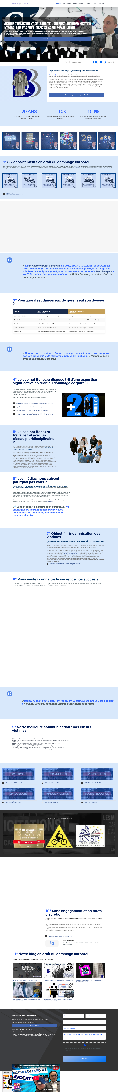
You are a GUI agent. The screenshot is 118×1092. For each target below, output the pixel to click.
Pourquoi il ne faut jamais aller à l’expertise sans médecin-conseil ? (26, 1000)
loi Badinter (78, 167)
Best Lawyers (104, 271)
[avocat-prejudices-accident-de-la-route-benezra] (58, 769)
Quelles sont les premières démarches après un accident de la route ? (58, 1000)
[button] (59, 194)
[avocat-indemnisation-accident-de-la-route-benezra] (58, 788)
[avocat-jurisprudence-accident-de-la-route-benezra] (97, 788)
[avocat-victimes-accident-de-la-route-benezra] (18, 769)
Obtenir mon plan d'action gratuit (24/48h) (76, 95)
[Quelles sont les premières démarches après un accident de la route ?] (59, 990)
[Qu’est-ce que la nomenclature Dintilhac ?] (27, 970)
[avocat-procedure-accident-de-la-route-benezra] (18, 788)
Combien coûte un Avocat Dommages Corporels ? (58, 980)
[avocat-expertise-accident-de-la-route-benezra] (97, 769)
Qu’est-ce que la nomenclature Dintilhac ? (25, 980)
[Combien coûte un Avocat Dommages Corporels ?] (59, 970)
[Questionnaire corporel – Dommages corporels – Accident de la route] (90, 970)
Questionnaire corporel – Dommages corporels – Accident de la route (90, 980)
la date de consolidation (71, 553)
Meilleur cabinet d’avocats (45, 265)
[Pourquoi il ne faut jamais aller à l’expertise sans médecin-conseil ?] (27, 990)
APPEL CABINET (47, 39)
